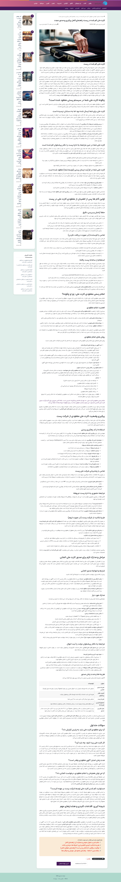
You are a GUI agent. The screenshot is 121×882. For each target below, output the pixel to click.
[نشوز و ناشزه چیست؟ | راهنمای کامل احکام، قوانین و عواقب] (27, 154)
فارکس (65, 3)
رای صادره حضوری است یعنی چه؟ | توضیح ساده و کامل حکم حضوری (19, 194)
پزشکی (88, 8)
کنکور (71, 3)
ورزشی (66, 8)
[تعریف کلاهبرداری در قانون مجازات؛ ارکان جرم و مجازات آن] (27, 113)
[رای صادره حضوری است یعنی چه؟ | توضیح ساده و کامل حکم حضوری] (27, 189)
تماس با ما (60, 879)
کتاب (84, 3)
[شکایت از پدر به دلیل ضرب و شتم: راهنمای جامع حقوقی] (27, 76)
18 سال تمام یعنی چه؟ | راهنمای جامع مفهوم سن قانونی (19, 136)
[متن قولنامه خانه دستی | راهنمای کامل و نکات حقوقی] (27, 57)
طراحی (35, 3)
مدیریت (59, 3)
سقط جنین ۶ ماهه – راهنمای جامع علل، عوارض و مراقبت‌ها (80, 851)
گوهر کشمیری (29, 270)
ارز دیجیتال (78, 3)
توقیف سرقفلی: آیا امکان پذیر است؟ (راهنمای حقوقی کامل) (79, 848)
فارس (47, 3)
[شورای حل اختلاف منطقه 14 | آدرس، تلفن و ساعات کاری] (27, 214)
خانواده (72, 8)
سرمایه (42, 3)
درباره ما (55, 879)
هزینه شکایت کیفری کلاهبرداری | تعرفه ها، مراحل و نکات (80, 845)
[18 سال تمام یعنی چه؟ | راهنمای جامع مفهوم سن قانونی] (27, 133)
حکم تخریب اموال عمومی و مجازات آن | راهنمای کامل (82, 842)
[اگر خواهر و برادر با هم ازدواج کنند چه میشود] (27, 20)
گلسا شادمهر (29, 279)
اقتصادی (77, 8)
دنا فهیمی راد (29, 274)
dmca (66, 879)
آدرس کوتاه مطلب (63, 864)
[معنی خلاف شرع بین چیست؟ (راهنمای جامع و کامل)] (27, 235)
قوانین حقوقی (92, 16)
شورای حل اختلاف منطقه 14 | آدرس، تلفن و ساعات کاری (19, 217)
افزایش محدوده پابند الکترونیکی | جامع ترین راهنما (18, 97)
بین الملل (83, 8)
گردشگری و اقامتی (96, 8)
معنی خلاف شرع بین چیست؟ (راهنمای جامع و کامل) (18, 236)
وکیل (90, 3)
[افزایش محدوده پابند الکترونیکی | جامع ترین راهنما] (27, 96)
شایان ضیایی (29, 289)
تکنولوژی (104, 8)
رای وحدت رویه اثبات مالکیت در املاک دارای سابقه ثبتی (19, 39)
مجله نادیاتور (100, 16)
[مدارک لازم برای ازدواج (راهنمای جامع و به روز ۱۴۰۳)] (27, 173)
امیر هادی (30, 265)
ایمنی (53, 3)
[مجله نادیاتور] (101, 3)
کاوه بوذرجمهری (28, 260)
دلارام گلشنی (29, 284)
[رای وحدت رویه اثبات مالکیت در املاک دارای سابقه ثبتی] (27, 36)
